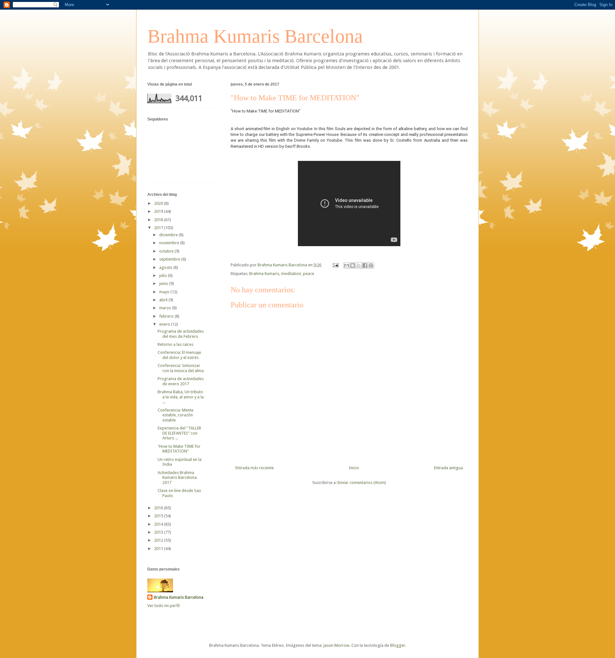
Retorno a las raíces (175, 344)
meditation (291, 273)
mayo (164, 291)
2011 (159, 548)
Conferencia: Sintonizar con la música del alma (181, 368)
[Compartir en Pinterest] (371, 265)
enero (165, 324)
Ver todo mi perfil (163, 605)
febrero (167, 316)
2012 (159, 540)
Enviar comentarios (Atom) (362, 482)
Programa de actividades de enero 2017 (181, 381)
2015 (159, 515)
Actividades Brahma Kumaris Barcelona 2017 (177, 477)
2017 (159, 227)
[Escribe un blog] (352, 265)
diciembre (169, 234)
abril (163, 299)
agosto (166, 267)
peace (308, 273)
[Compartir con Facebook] (365, 265)
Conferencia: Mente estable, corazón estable (175, 415)
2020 (159, 203)
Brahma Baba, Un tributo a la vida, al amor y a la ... (181, 396)
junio (164, 283)
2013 (159, 532)
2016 (159, 507)
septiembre (170, 259)
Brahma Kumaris (264, 273)
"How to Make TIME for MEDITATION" (179, 449)
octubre (167, 251)
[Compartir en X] (359, 265)
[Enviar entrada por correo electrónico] (335, 264)
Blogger (397, 645)
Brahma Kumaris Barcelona (255, 36)
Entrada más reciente (254, 467)
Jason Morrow (336, 645)
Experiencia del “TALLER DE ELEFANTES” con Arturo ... (179, 433)
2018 (159, 219)
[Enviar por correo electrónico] (346, 265)
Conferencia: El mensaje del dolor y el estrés (179, 355)
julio (163, 275)
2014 (159, 524)
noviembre (169, 242)
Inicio (354, 467)
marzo (165, 307)
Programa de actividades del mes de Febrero (181, 334)
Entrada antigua (448, 467)
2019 (159, 211)
